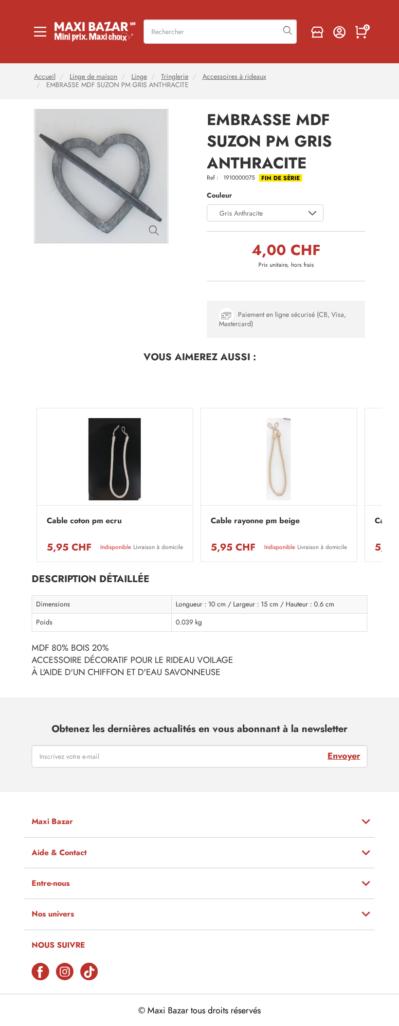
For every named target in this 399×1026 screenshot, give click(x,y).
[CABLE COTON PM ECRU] (115, 459)
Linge (139, 76)
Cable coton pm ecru (84, 520)
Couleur (219, 195)
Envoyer (343, 756)
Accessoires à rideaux (234, 76)
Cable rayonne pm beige (255, 520)
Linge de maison (93, 76)
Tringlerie (174, 76)
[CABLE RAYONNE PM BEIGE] (279, 459)
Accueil (44, 76)
